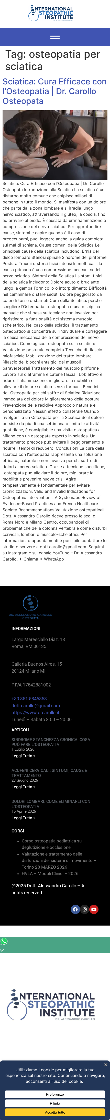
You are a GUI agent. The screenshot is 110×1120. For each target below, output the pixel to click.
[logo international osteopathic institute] (50, 13)
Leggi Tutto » (23, 755)
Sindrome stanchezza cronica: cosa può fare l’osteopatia (51, 742)
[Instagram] (84, 909)
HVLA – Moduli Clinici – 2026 (50, 873)
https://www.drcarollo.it (35, 712)
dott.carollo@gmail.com (36, 705)
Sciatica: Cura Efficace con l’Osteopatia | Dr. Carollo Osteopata (55, 91)
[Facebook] (75, 909)
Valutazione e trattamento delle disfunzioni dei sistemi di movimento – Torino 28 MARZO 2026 (59, 860)
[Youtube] (93, 909)
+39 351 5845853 (29, 698)
